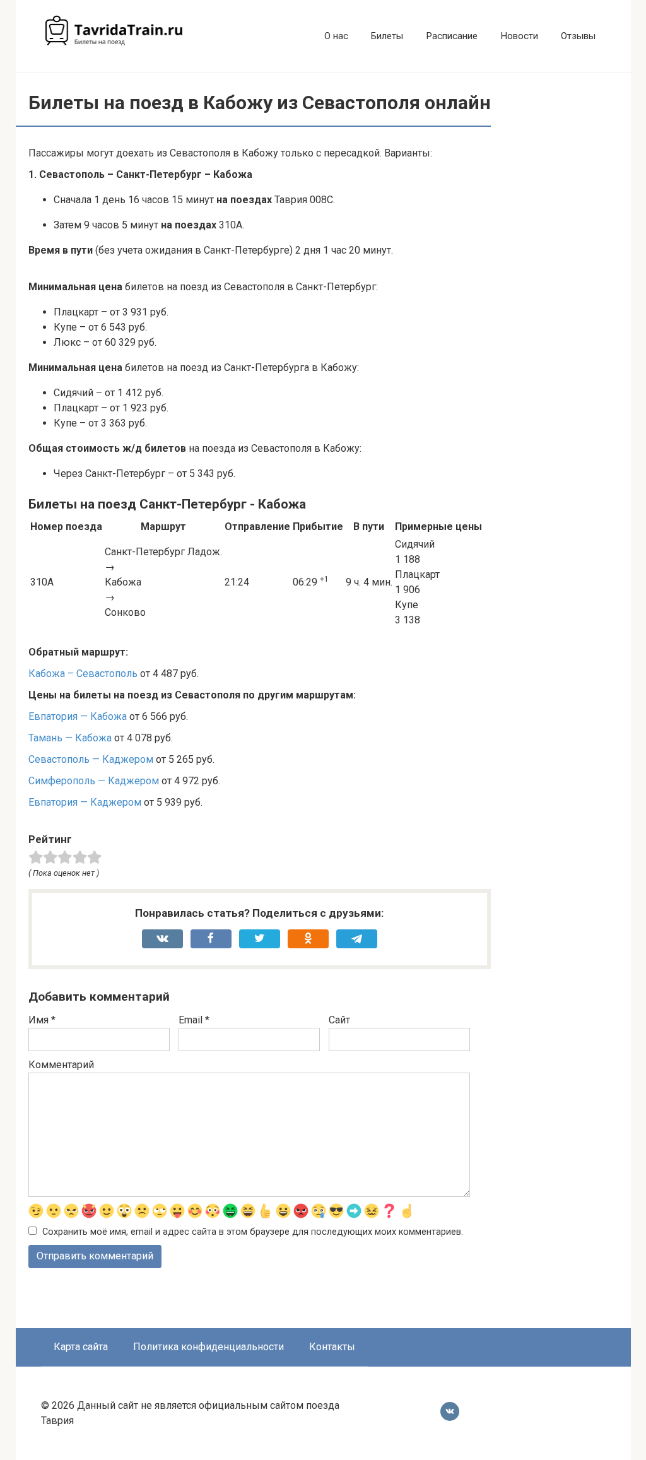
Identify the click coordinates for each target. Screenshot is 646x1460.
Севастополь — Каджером (90, 759)
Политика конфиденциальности (208, 1347)
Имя (42, 1020)
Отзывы (578, 36)
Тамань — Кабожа (70, 738)
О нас (336, 36)
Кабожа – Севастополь (83, 674)
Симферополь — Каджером (93, 781)
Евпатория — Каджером (84, 802)
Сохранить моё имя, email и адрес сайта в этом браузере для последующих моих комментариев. (252, 1232)
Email (194, 1020)
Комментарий (61, 1065)
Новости (519, 36)
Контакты (332, 1347)
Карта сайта (81, 1347)
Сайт (339, 1020)
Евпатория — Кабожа (77, 716)
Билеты (387, 36)
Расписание (452, 36)
